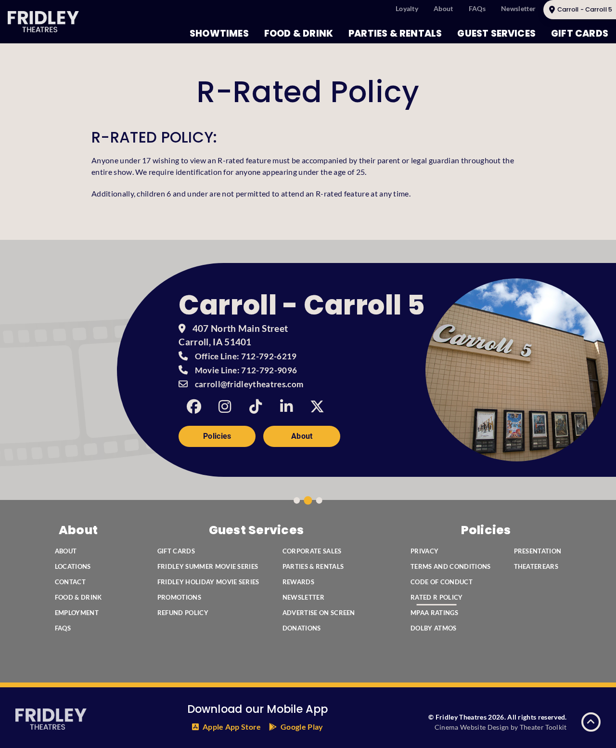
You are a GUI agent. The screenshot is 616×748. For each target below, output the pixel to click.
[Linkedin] (286, 406)
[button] (591, 722)
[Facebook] (194, 406)
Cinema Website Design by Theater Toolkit (501, 727)
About (302, 436)
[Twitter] (317, 406)
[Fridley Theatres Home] (43, 21)
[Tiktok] (255, 406)
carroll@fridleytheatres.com (249, 384)
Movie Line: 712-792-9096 (246, 370)
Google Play (302, 726)
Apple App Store (232, 726)
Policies (217, 436)
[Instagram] (224, 406)
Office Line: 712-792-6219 (246, 356)
